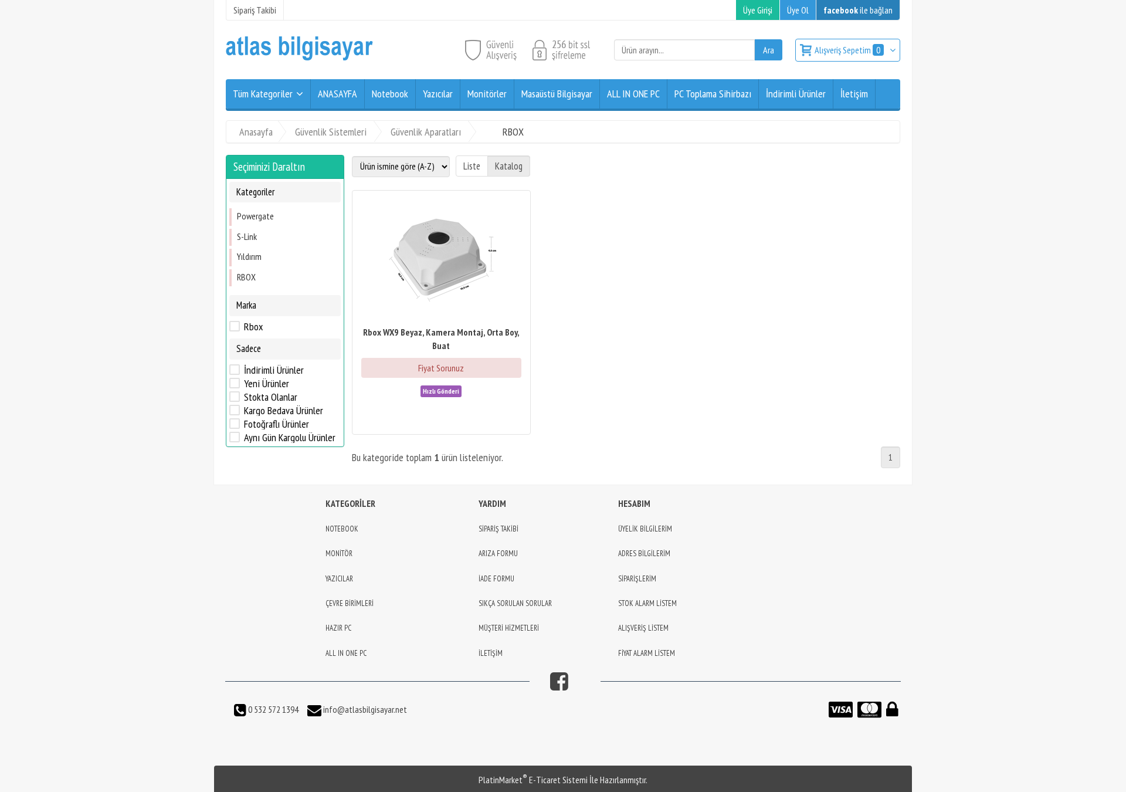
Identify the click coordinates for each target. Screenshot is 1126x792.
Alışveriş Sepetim (847, 50)
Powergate (255, 216)
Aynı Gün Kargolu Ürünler (289, 437)
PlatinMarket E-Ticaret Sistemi (533, 780)
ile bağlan (858, 10)
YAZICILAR (339, 579)
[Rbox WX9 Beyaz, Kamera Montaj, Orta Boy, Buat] (441, 259)
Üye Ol (798, 10)
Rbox (253, 327)
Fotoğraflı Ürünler (276, 423)
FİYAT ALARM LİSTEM (646, 653)
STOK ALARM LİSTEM (647, 603)
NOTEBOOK (341, 529)
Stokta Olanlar (270, 396)
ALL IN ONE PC (346, 653)
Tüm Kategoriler (263, 93)
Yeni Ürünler (266, 383)
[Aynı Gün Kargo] (441, 390)
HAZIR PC (338, 628)
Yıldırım (249, 256)
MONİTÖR (338, 554)
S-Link (247, 236)
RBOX (246, 276)
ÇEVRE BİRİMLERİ (349, 603)
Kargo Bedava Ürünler (283, 410)
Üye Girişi (757, 10)
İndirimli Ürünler (274, 369)
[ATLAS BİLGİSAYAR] (299, 57)
